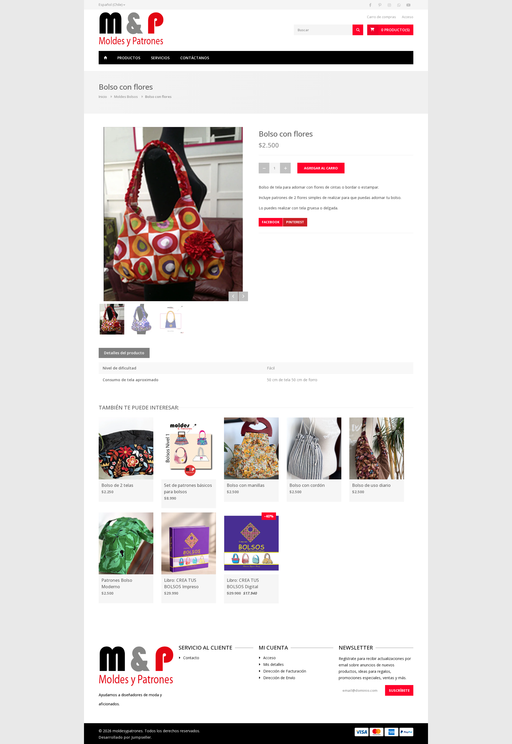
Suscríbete (399, 690)
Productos (128, 57)
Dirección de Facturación (284, 671)
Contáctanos (194, 57)
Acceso (407, 16)
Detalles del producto (124, 352)
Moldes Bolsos (126, 96)
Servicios (160, 57)
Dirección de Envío (279, 677)
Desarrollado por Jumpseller (125, 737)
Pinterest (295, 222)
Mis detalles (273, 664)
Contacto (191, 657)
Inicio (105, 57)
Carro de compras (381, 16)
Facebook (270, 222)
